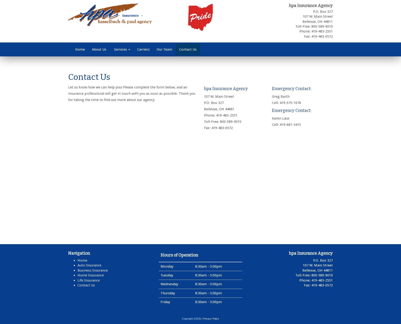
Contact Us (188, 49)
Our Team (164, 49)
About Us (99, 49)
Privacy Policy (211, 318)
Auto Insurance (89, 265)
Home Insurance (91, 275)
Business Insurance (93, 270)
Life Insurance (89, 280)
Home (80, 49)
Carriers (143, 49)
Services (120, 49)
